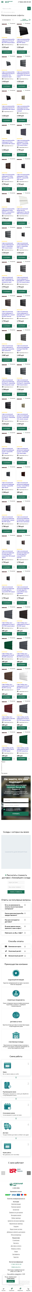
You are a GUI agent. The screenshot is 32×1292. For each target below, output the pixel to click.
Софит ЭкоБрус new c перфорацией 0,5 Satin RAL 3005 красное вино (8, 718)
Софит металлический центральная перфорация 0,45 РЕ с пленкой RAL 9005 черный (8, 451)
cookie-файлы (10, 1278)
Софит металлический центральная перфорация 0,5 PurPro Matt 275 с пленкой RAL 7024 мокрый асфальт (8, 554)
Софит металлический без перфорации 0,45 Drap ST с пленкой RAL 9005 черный (8, 108)
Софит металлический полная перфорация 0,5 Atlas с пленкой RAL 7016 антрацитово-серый (8, 280)
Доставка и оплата (16, 1246)
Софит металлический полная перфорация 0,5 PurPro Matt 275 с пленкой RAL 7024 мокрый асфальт (23, 280)
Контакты (16, 1243)
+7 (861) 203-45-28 (24, 2)
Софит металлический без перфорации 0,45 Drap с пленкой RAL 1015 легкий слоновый (23, 109)
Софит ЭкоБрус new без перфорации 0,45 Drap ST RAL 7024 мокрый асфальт (23, 718)
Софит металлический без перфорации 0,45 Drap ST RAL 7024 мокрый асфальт (8, 41)
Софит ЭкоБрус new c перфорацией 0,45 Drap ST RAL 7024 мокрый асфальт (8, 624)
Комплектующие (16, 1204)
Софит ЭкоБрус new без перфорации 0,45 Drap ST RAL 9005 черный (8, 749)
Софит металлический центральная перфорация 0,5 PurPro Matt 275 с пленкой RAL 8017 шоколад (23, 554)
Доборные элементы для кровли (16, 1232)
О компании (16, 1240)
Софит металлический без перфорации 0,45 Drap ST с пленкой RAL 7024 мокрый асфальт (23, 74)
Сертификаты (16, 1254)
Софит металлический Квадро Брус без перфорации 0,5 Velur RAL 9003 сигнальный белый (23, 211)
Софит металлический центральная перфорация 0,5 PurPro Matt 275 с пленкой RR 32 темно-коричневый (23, 590)
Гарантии (16, 1257)
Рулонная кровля (16, 1207)
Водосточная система (16, 1229)
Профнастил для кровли (16, 1212)
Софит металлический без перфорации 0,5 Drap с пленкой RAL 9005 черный (8, 142)
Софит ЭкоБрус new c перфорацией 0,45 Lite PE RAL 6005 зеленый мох (8, 655)
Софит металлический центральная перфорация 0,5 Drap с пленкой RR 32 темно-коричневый (23, 485)
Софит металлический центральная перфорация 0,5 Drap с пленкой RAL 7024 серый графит (23, 451)
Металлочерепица (16, 1235)
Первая (3, 761)
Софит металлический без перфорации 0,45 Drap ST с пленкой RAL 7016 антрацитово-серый (8, 74)
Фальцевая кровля (16, 1215)
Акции (16, 1251)
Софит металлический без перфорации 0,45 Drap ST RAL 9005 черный (23, 41)
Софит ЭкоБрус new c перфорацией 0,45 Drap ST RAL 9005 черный (23, 624)
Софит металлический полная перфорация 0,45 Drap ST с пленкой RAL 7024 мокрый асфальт (8, 246)
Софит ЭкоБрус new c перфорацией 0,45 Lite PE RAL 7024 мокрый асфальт (23, 655)
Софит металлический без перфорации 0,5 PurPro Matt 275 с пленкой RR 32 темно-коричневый (8, 211)
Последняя (4, 773)
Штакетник (16, 1209)
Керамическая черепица (16, 1223)
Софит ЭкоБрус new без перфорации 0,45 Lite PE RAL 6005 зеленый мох (23, 749)
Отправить (16, 813)
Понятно (10, 1281)
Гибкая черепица (16, 1218)
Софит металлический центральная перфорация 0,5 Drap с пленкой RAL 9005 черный (8, 485)
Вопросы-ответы (16, 1248)
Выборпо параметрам (24, 20)
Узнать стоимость (16, 892)
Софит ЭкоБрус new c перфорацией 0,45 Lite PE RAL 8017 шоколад (8, 686)
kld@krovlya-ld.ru (16, 1267)
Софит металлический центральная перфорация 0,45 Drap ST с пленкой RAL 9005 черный (8, 417)
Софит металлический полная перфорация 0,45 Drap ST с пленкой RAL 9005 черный (23, 246)
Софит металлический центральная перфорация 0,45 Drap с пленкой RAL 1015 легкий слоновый (23, 417)
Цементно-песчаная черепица (16, 1221)
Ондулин (16, 1226)
